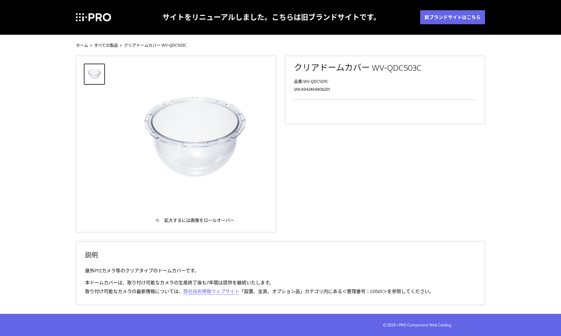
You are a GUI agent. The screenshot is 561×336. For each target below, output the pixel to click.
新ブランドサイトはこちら (453, 17)
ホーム (82, 45)
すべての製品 (106, 45)
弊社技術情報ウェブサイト (211, 291)
